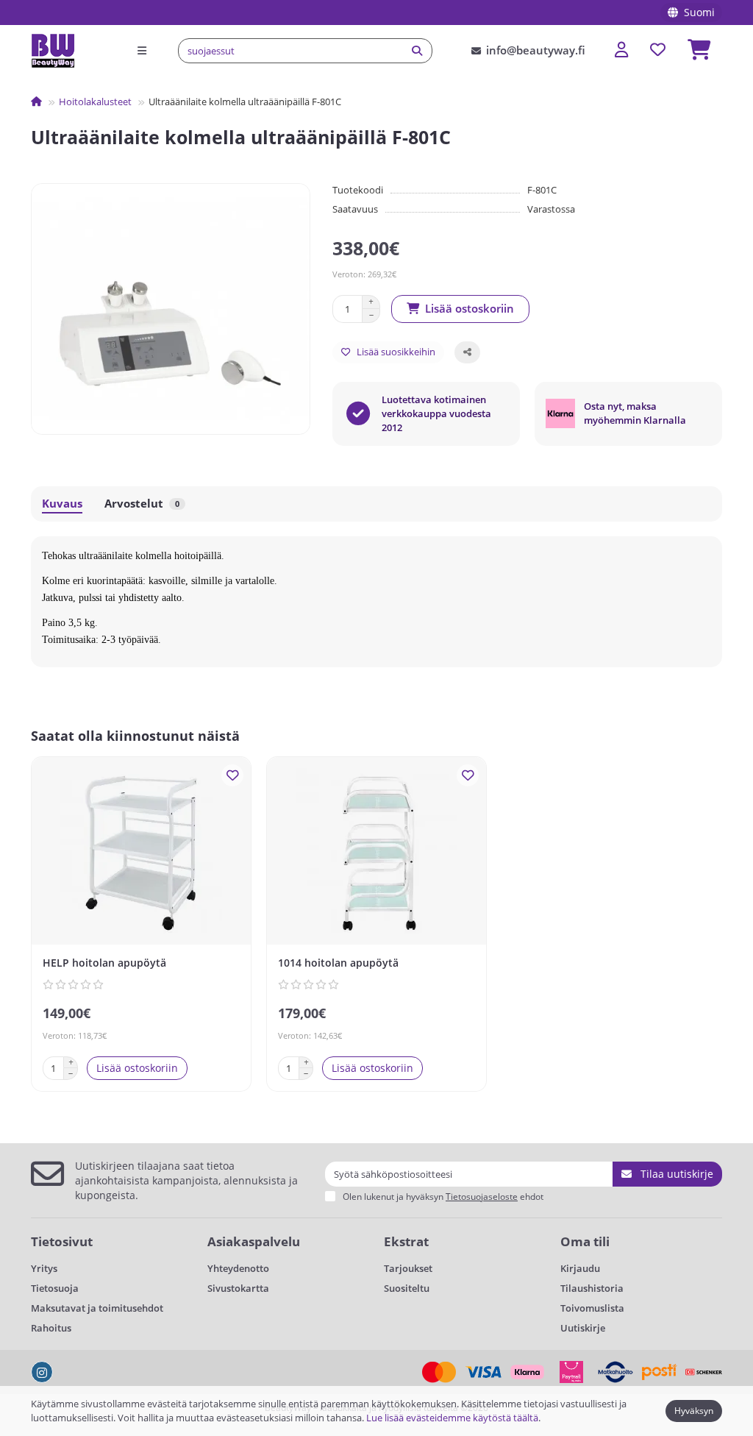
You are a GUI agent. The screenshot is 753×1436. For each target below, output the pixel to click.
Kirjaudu (580, 1268)
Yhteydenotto (238, 1268)
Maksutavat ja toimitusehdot (97, 1308)
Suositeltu (406, 1288)
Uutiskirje (582, 1327)
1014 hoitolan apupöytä (338, 963)
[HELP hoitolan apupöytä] (141, 852)
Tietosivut (62, 1241)
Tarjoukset (408, 1268)
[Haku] (417, 51)
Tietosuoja (55, 1288)
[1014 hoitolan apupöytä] (376, 852)
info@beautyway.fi (535, 50)
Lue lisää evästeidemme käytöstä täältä (452, 1417)
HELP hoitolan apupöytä (104, 963)
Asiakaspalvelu (253, 1241)
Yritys (44, 1268)
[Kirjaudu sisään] (621, 50)
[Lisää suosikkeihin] (232, 775)
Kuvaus (62, 503)
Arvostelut (141, 503)
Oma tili (585, 1241)
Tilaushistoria (592, 1288)
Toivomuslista (592, 1308)
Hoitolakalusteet (95, 101)
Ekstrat (406, 1241)
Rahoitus (51, 1327)
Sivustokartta (238, 1288)
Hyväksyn (693, 1410)
